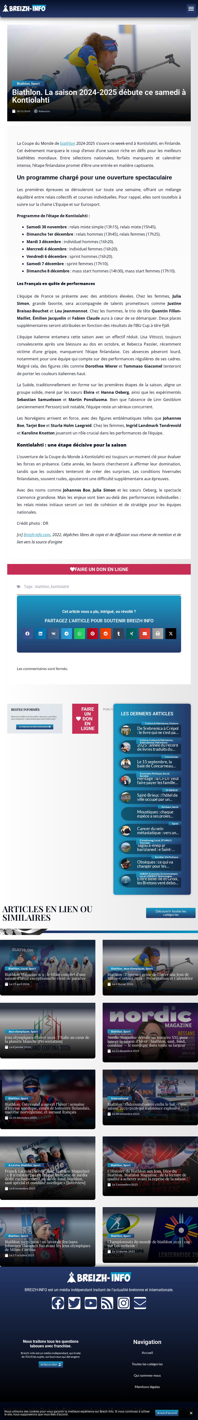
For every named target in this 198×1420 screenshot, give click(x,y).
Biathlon (23, 83)
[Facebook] (58, 1303)
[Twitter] (74, 1303)
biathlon (67, 143)
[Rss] (107, 1303)
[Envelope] (140, 1303)
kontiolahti (60, 586)
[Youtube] (91, 1303)
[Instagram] (124, 1303)
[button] (191, 8)
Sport (35, 83)
